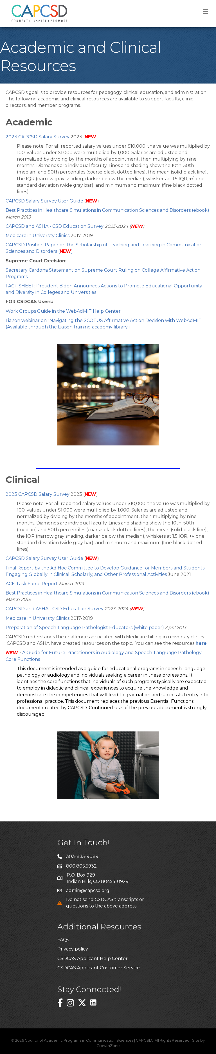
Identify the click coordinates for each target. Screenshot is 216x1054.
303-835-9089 (82, 856)
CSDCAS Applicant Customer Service (98, 967)
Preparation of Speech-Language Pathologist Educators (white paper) (85, 627)
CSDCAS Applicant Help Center (92, 958)
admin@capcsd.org (87, 890)
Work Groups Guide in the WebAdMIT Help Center (63, 311)
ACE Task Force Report (32, 583)
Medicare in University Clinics (37, 235)
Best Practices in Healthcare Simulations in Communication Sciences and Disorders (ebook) (107, 210)
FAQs (63, 939)
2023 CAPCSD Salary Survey (38, 136)
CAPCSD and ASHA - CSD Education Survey (55, 226)
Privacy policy (72, 949)
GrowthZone (108, 1045)
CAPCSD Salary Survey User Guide (44, 201)
